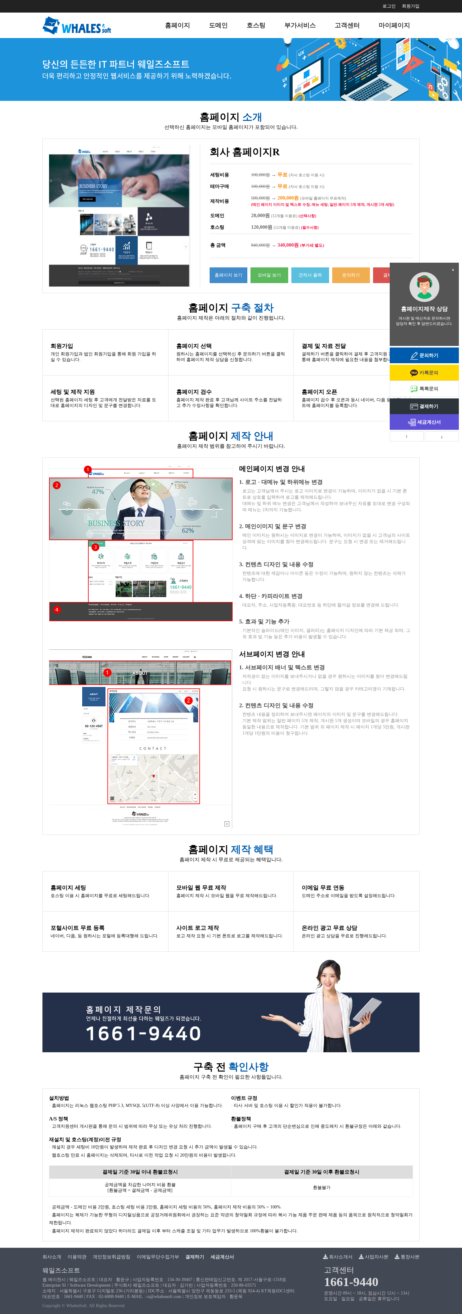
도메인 (218, 25)
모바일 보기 (269, 275)
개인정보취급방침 (111, 1256)
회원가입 (411, 6)
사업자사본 (376, 1256)
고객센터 (347, 25)
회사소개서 (340, 1256)
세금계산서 (429, 421)
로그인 (389, 6)
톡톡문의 (429, 388)
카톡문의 (429, 372)
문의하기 (351, 275)
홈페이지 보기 (228, 275)
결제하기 (429, 406)
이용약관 (77, 1256)
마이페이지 (394, 25)
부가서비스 (300, 25)
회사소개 (51, 1256)
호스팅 (256, 25)
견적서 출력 (310, 275)
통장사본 (409, 1256)
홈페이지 (177, 25)
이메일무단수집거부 (158, 1256)
